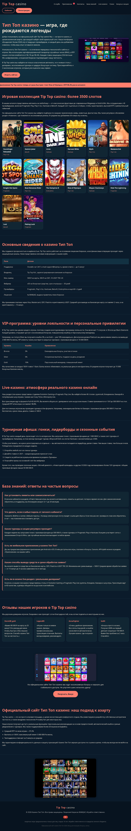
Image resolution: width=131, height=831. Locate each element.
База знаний (91, 4)
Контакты (80, 4)
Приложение (68, 4)
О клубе (57, 4)
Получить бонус (65, 694)
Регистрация (23, 10)
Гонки (112, 4)
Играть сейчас (11, 75)
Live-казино (102, 4)
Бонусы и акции (122, 4)
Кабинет (8, 10)
